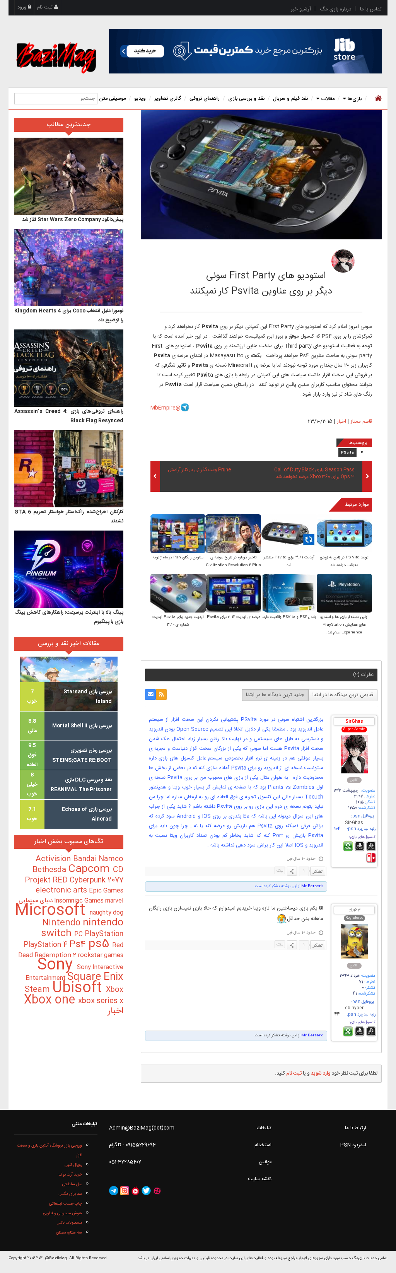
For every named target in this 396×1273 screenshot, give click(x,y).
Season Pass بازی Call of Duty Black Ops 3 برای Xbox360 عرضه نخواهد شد (314, 474)
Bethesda (50, 870)
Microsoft (52, 910)
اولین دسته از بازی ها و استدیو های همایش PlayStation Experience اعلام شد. (344, 625)
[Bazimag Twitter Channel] (146, 1190)
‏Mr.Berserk (311, 886)
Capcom (90, 869)
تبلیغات (264, 1128)
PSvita (347, 453)
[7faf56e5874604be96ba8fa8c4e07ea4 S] (178, 594)
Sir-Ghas (354, 823)
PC (79, 934)
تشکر (318, 871)
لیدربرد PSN (353, 1145)
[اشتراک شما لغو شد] (161, 694)
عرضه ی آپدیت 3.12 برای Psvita (233, 617)
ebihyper (354, 1008)
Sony (57, 965)
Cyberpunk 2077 (96, 880)
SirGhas (354, 721)
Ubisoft (79, 988)
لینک (280, 871)
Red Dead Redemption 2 (70, 950)
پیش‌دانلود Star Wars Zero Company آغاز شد (72, 219)
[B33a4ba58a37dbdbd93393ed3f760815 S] (344, 534)
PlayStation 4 (46, 945)
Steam (38, 990)
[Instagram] (124, 1190)
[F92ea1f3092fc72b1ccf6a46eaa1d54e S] (233, 534)
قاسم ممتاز (290, 258)
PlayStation (104, 934)
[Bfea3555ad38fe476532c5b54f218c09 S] (288, 594)
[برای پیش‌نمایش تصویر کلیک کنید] (261, 175)
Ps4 (79, 944)
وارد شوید (321, 1073)
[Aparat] (157, 1190)
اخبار (341, 421)
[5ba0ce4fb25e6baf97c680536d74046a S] (178, 534)
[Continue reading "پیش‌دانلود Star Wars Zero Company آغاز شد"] (68, 176)
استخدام (262, 1145)
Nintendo (62, 923)
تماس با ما (371, 9)
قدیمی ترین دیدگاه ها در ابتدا (342, 695)
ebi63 (354, 910)
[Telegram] (113, 1190)
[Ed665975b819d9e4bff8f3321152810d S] (344, 594)
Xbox (114, 990)
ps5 (100, 944)
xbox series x (100, 1001)
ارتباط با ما (355, 1128)
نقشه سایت (259, 1179)
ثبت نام (45, 7)
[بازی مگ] (55, 57)
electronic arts (62, 890)
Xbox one (51, 1000)
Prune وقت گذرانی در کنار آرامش (199, 470)
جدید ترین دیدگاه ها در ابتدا (275, 695)
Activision (54, 859)
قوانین (265, 1162)
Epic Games (106, 891)
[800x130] (245, 51)
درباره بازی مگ (335, 9)
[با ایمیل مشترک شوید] (150, 694)
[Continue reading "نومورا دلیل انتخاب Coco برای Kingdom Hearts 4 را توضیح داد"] (68, 267)
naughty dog (106, 913)
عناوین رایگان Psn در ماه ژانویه (178, 558)
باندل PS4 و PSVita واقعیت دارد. (289, 617)
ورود (22, 7)
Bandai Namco (98, 859)
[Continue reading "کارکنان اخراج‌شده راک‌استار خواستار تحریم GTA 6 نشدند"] (68, 468)
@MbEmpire (165, 408)
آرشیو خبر (301, 9)
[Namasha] (135, 1190)
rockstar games (100, 955)
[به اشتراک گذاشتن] (292, 871)
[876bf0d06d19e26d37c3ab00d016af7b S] (233, 594)
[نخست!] (377, 98)
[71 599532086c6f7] (343, 261)
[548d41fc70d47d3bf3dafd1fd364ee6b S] (288, 534)
